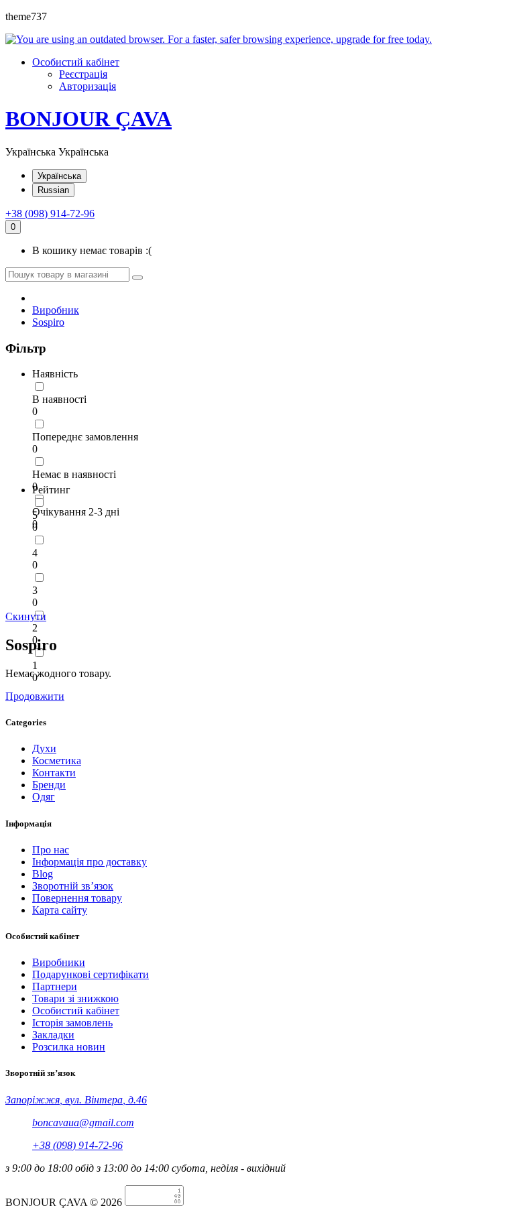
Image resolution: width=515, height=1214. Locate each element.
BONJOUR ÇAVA (88, 119)
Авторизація (87, 86)
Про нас (50, 849)
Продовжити (34, 696)
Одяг (43, 796)
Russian (53, 190)
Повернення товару (77, 898)
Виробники (58, 962)
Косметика (56, 760)
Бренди (49, 784)
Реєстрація (83, 74)
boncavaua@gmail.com (83, 1122)
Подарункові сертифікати (90, 974)
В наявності (59, 399)
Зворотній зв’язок (72, 886)
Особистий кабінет (75, 1010)
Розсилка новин (68, 1046)
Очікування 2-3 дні (75, 512)
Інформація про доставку (89, 861)
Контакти (54, 772)
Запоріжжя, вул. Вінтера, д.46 (76, 1099)
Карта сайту (59, 910)
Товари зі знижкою (75, 998)
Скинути (25, 616)
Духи (44, 748)
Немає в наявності (74, 474)
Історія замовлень (72, 1022)
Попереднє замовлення (85, 436)
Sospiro (48, 322)
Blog (42, 873)
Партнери (54, 986)
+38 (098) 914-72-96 (50, 213)
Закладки (53, 1034)
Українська (59, 176)
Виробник (55, 310)
